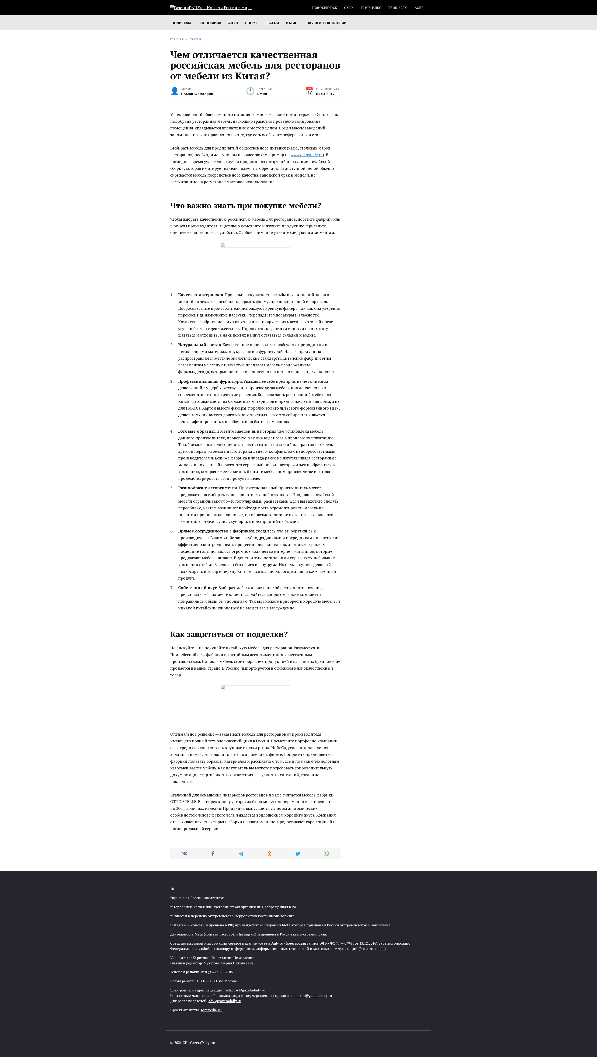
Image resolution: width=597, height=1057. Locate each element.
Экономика (209, 23)
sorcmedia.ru (211, 1010)
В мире (292, 23)
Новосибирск (324, 8)
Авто (233, 23)
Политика (181, 23)
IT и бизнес (371, 8)
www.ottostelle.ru (307, 154)
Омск (349, 8)
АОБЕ (419, 8)
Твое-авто (398, 8)
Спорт (251, 23)
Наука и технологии (326, 23)
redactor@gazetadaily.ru (245, 990)
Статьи (271, 23)
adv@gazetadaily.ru (224, 1000)
